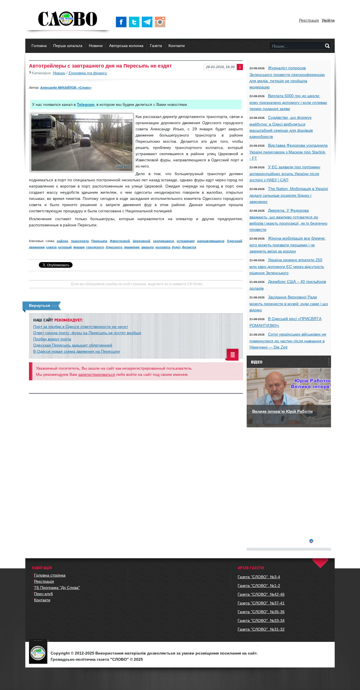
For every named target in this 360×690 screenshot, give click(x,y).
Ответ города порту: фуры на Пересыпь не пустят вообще (87, 333)
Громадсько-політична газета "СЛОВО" (68, 19)
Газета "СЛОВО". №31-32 (261, 629)
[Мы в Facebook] (122, 22)
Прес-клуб (43, 593)
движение (132, 247)
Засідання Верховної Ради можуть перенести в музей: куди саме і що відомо (288, 303)
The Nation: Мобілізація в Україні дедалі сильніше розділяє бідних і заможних (288, 195)
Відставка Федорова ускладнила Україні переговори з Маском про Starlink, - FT (288, 151)
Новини (96, 45)
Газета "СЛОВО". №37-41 (261, 603)
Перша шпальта (67, 45)
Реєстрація (309, 20)
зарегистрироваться (96, 374)
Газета (156, 45)
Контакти (176, 45)
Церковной (141, 241)
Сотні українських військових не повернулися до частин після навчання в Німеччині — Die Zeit (287, 340)
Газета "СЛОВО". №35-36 (261, 611)
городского (95, 247)
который (65, 247)
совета (51, 247)
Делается (189, 247)
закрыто (147, 247)
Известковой (120, 241)
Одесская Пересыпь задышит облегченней (72, 345)
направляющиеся (210, 241)
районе (62, 241)
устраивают (185, 241)
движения (36, 247)
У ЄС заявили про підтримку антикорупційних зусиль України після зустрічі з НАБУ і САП (284, 173)
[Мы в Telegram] (148, 22)
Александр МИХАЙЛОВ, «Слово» (65, 87)
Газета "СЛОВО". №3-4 (259, 577)
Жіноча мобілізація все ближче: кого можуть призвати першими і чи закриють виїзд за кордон (287, 244)
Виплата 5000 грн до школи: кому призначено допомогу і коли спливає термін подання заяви (288, 102)
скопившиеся (163, 241)
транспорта (80, 241)
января (78, 247)
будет (176, 247)
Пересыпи (99, 241)
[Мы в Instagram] (161, 22)
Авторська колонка (126, 45)
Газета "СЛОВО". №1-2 (259, 585)
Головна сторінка (50, 575)
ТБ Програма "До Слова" (57, 587)
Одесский (234, 241)
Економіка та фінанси (88, 73)
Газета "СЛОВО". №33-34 (261, 620)
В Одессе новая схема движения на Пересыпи (76, 351)
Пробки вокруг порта (52, 339)
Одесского (114, 247)
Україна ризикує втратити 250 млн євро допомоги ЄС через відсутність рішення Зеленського (286, 266)
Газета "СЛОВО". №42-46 (261, 594)
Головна (39, 45)
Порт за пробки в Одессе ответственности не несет (80, 326)
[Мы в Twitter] (135, 22)
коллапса (163, 247)
